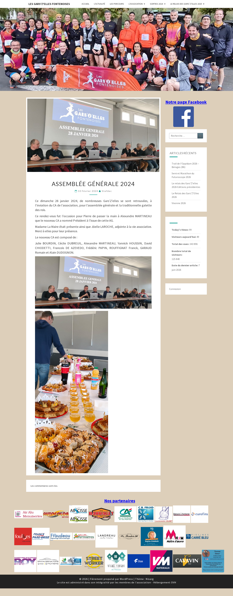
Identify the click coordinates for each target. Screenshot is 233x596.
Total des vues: (181, 244)
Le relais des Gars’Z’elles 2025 (186, 3)
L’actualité (99, 3)
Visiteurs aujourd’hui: (184, 236)
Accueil (85, 3)
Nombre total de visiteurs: (181, 252)
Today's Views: (180, 229)
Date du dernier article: (185, 265)
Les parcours (117, 3)
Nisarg (150, 578)
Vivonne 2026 (179, 203)
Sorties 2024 (156, 3)
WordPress (126, 578)
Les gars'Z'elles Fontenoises (49, 4)
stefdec (107, 191)
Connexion (175, 288)
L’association (136, 3)
